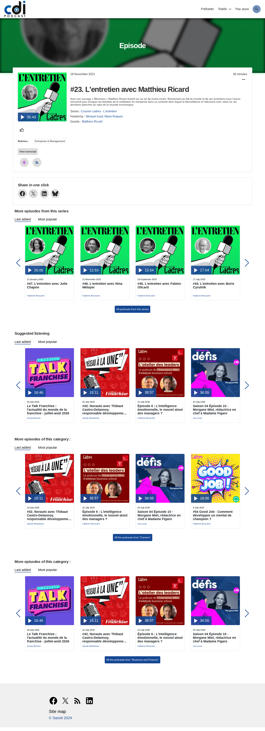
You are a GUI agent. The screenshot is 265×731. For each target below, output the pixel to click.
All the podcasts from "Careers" (133, 537)
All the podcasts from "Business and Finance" (132, 659)
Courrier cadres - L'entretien (99, 111)
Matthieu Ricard (92, 121)
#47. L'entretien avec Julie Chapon (47, 285)
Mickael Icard (94, 116)
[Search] (257, 9)
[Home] (13, 9)
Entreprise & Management (50, 141)
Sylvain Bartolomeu (90, 418)
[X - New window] (33, 193)
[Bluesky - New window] (55, 193)
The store (242, 9)
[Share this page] (243, 79)
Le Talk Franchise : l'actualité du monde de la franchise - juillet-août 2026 (48, 409)
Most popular (47, 219)
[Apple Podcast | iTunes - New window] (24, 162)
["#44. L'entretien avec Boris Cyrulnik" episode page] (215, 273)
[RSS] (77, 700)
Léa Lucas (197, 418)
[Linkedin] (89, 700)
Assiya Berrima (33, 418)
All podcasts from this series (132, 309)
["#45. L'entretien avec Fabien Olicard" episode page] (160, 273)
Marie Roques (114, 116)
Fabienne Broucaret (35, 296)
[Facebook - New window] (22, 193)
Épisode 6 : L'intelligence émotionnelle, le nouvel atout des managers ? (160, 409)
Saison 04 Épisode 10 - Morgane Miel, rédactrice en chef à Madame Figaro (214, 409)
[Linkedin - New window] (44, 193)
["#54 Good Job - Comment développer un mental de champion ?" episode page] (215, 501)
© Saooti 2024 (60, 718)
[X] (65, 700)
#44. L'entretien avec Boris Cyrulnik (213, 285)
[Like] (22, 130)
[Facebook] (53, 700)
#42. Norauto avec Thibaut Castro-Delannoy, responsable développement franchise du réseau (104, 409)
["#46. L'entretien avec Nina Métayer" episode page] (105, 273)
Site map (57, 711)
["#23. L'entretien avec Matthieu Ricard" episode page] (42, 120)
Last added (23, 219)
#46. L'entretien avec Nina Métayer (102, 285)
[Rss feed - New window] (37, 162)
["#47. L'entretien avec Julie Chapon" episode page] (49, 273)
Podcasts (207, 9)
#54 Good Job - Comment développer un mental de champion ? (213, 515)
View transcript (27, 151)
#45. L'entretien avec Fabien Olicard (159, 285)
